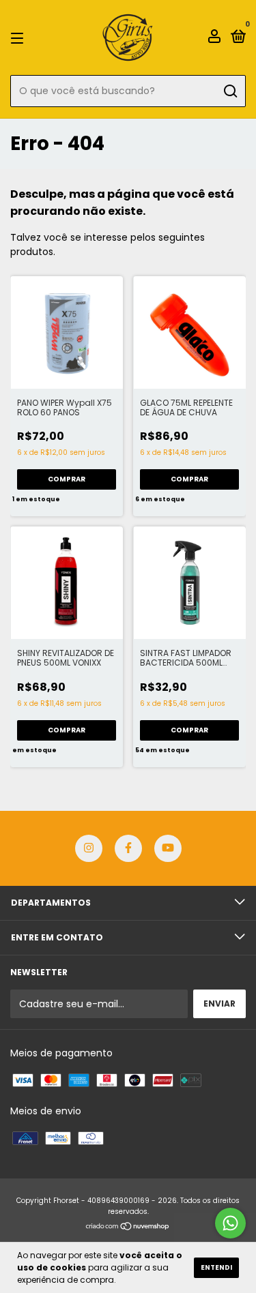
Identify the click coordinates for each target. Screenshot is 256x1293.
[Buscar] (229, 91)
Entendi (216, 1267)
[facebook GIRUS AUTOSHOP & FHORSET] (128, 848)
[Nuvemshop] (128, 1227)
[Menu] (19, 37)
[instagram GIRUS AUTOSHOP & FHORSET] (88, 848)
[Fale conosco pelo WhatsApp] (230, 1223)
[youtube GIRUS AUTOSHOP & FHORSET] (168, 848)
